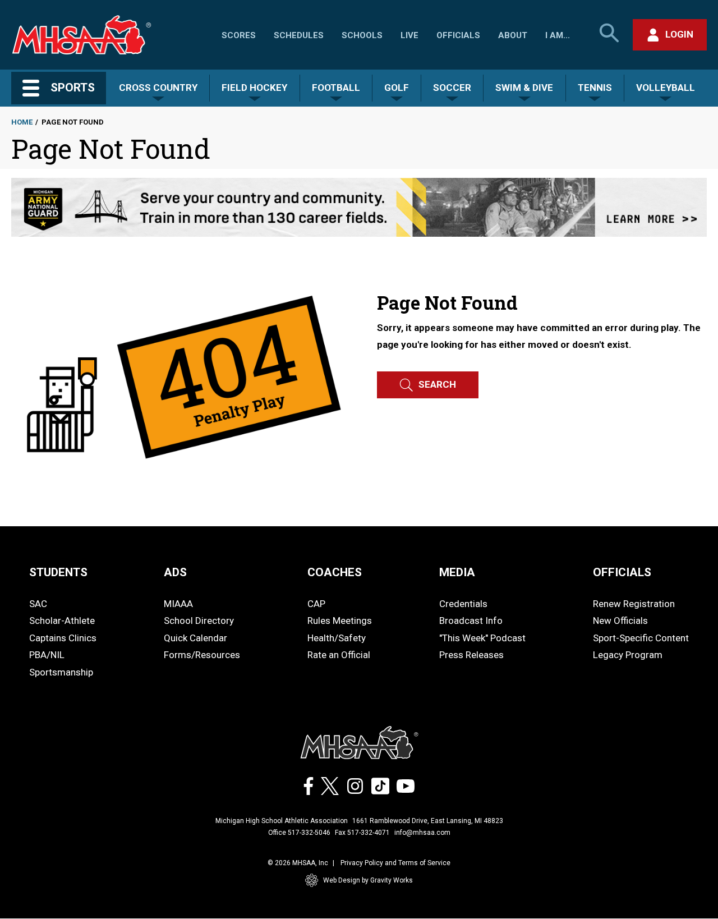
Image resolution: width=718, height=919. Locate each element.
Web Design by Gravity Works (368, 880)
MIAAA (178, 603)
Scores (239, 35)
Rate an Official (338, 654)
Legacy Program (627, 654)
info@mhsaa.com (422, 833)
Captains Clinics (62, 638)
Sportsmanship (61, 672)
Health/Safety (336, 638)
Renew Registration (634, 603)
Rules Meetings (339, 620)
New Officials (620, 620)
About (512, 35)
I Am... (557, 35)
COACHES (334, 572)
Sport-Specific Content (641, 638)
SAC (38, 603)
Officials (458, 35)
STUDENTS (58, 572)
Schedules (299, 35)
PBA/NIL (47, 654)
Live (409, 35)
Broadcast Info (471, 620)
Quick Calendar (195, 638)
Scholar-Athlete (62, 620)
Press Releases (471, 654)
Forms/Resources (202, 654)
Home (22, 122)
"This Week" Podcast (482, 638)
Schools (362, 35)
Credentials (463, 603)
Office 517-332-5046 (299, 833)
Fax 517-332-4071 (362, 833)
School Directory (199, 620)
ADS (175, 572)
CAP (316, 603)
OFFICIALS (622, 572)
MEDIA (457, 572)
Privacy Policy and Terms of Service (395, 863)
